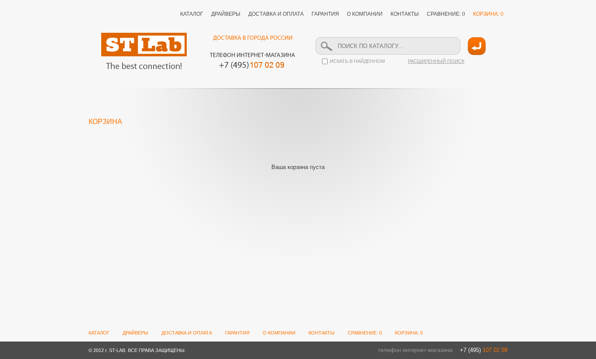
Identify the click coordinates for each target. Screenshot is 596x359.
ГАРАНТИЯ (325, 14)
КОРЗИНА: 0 (488, 14)
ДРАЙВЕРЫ (225, 14)
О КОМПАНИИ (365, 14)
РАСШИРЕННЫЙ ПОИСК (436, 61)
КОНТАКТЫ (404, 14)
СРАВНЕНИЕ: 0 (446, 14)
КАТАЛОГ (191, 14)
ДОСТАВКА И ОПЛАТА (276, 14)
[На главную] (144, 51)
